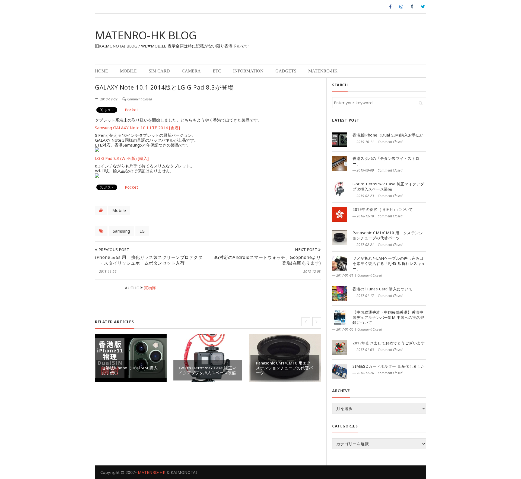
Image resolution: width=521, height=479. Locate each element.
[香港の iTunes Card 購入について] (339, 293)
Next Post (306, 249)
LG (142, 231)
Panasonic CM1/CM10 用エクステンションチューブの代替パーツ (284, 367)
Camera (191, 71)
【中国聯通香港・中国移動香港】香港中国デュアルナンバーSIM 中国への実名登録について (388, 317)
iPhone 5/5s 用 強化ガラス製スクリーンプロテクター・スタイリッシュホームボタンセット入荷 (148, 260)
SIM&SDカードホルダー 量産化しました (388, 366)
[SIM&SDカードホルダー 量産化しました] (339, 371)
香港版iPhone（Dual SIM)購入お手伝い (130, 370)
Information (248, 71)
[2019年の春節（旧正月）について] (339, 214)
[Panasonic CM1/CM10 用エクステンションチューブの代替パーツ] (339, 237)
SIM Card (159, 71)
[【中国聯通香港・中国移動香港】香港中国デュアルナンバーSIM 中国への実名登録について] (339, 317)
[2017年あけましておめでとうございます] (339, 347)
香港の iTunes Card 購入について (382, 288)
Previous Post (113, 249)
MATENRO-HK (323, 71)
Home (101, 71)
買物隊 (150, 287)
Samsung (121, 231)
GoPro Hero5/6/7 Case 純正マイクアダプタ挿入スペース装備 (207, 370)
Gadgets (285, 71)
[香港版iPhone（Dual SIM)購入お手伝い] (339, 139)
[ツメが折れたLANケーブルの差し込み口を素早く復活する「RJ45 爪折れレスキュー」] (339, 263)
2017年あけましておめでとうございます (388, 342)
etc (217, 71)
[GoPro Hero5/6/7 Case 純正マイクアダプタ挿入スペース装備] (339, 188)
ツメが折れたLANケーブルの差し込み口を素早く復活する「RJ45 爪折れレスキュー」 (388, 263)
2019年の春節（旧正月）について (382, 209)
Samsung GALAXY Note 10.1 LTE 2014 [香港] (137, 127)
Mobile (128, 71)
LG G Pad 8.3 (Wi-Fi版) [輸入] (122, 158)
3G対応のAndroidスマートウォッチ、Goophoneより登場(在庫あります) (267, 260)
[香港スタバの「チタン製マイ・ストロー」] (339, 163)
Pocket (131, 109)
